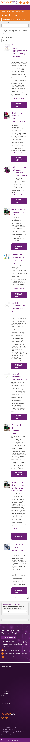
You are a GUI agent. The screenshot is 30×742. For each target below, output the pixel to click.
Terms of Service (13, 732)
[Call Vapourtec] (24, 2)
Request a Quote (11, 740)
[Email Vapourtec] (27, 2)
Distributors (4, 672)
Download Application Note (19, 105)
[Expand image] (6, 47)
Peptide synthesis (19, 98)
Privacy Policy (4, 729)
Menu (1, 7)
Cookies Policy (12, 729)
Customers (3, 675)
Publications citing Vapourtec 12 (12, 620)
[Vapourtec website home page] (9, 2)
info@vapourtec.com (6, 709)
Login (8, 646)
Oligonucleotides (19, 288)
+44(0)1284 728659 (5, 706)
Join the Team (4, 670)
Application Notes (6, 25)
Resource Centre (10, 11)
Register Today (10, 637)
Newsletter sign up (5, 678)
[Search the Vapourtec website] (20, 2)
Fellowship (8, 734)
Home (3, 11)
